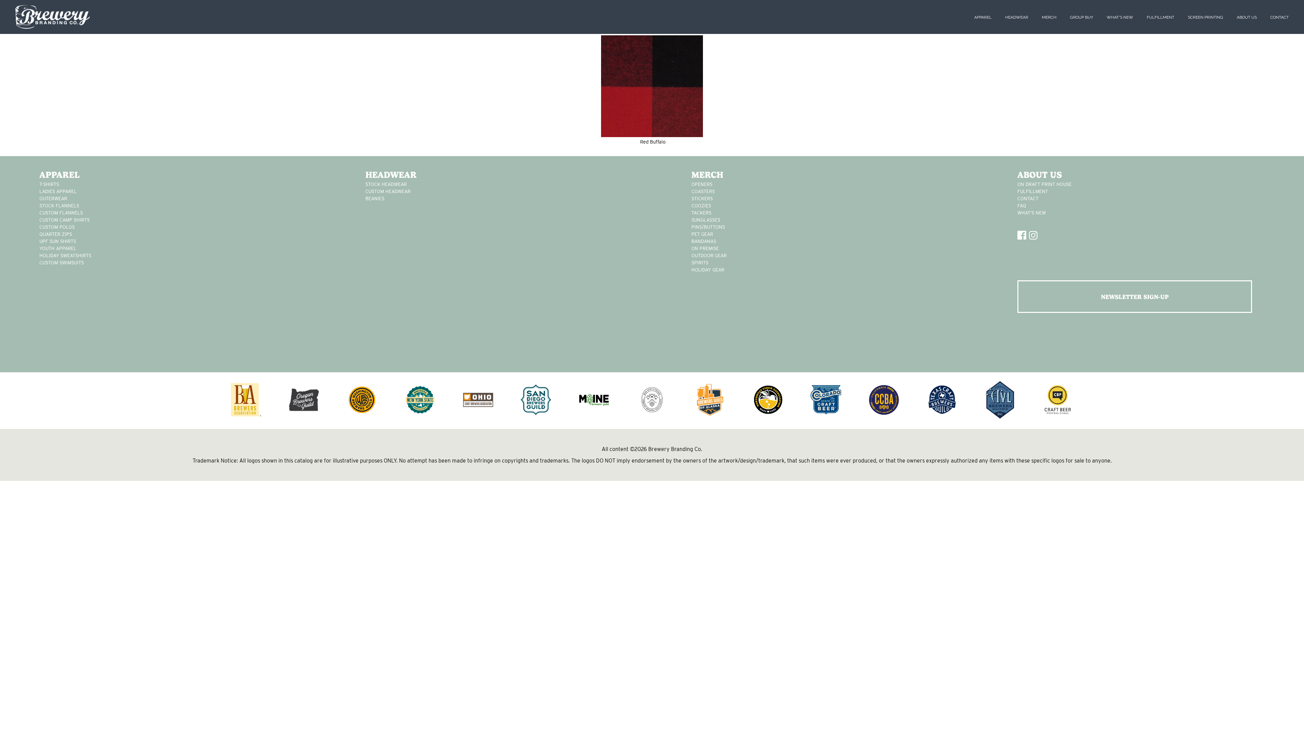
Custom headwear (388, 191)
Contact (1279, 17)
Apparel (983, 17)
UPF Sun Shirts (57, 241)
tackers (701, 212)
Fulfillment (1160, 17)
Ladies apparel (58, 191)
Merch (1049, 17)
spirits (699, 262)
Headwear (1016, 17)
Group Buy (1081, 17)
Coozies (701, 205)
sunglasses (705, 220)
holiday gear (707, 269)
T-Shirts (49, 184)
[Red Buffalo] (652, 86)
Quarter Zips (55, 234)
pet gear (702, 234)
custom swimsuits (61, 262)
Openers (701, 184)
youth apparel (57, 248)
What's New (1120, 17)
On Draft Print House (1044, 184)
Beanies (374, 198)
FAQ (1021, 205)
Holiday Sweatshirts (65, 255)
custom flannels (61, 212)
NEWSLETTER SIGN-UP (1135, 296)
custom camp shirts (64, 220)
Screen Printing (1205, 17)
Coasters (703, 191)
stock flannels (59, 205)
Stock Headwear (386, 184)
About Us (1247, 17)
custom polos (57, 227)
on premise (705, 248)
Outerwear (53, 198)
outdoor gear (709, 255)
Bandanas (703, 241)
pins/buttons (708, 227)
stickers (702, 198)
